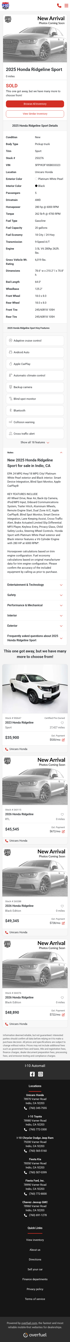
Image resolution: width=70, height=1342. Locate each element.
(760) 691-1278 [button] (38, 1215)
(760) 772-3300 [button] (38, 1129)
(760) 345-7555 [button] (38, 1108)
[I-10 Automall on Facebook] (31, 1074)
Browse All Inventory (35, 103)
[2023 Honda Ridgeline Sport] (35, 688)
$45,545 (12, 829)
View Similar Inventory (35, 113)
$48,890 (12, 1012)
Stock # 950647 (13, 718)
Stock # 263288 (13, 901)
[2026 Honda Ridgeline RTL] (35, 780)
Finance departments (35, 1279)
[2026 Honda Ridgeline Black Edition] (35, 872)
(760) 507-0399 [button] (38, 1172)
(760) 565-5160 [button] (38, 1150)
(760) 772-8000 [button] (38, 1193)
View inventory (35, 1240)
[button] (59, 5)
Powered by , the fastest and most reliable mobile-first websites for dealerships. (35, 1325)
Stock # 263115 (13, 809)
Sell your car (35, 1269)
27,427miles (57, 727)
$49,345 (12, 921)
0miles (60, 819)
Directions (35, 1259)
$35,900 (12, 737)
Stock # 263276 (13, 993)
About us (35, 1249)
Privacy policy (35, 1289)
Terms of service (35, 1299)
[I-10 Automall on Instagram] (39, 1074)
